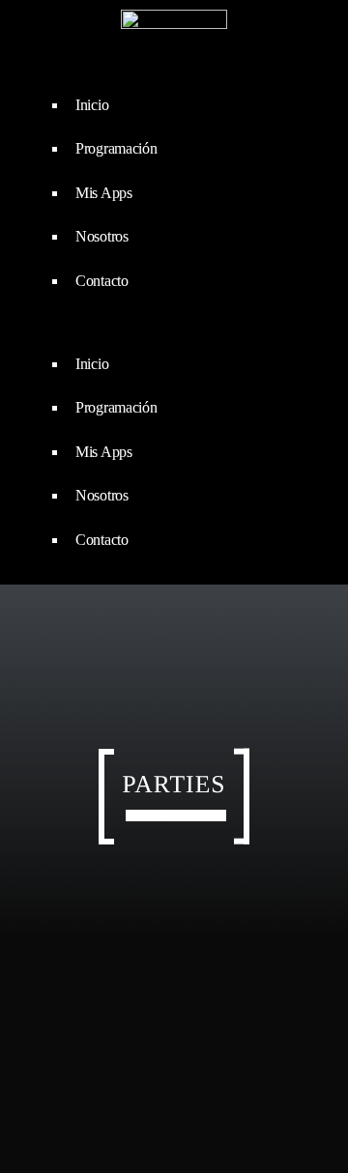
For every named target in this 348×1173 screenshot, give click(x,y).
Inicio (91, 105)
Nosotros (102, 236)
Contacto (102, 280)
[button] (174, 328)
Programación (116, 148)
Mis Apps (103, 193)
